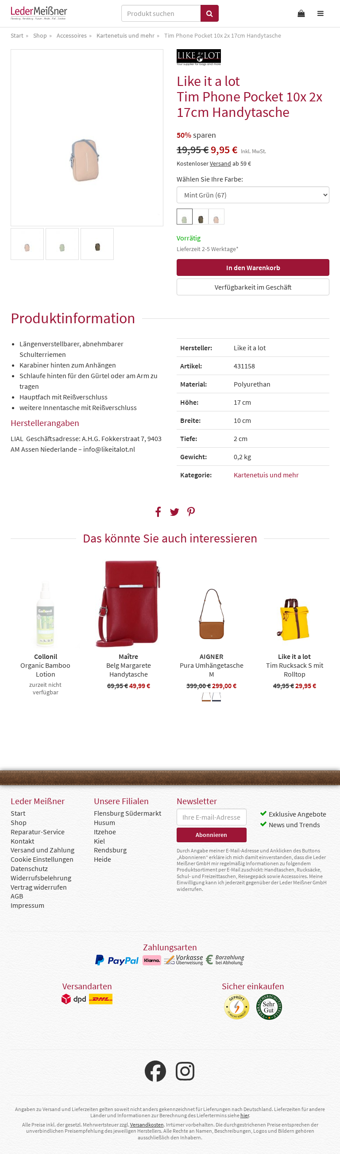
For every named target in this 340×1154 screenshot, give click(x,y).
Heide (102, 859)
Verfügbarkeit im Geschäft (253, 287)
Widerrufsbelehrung (41, 877)
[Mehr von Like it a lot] (199, 57)
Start (18, 813)
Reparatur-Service (38, 831)
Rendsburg (110, 849)
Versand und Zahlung (42, 849)
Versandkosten (147, 1124)
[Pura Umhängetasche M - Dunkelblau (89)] (216, 698)
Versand (220, 163)
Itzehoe (105, 831)
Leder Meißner (39, 13)
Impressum (27, 905)
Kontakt (22, 840)
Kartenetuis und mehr (266, 474)
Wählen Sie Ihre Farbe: (210, 178)
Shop (19, 822)
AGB (17, 895)
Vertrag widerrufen (39, 887)
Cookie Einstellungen (42, 859)
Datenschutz (29, 868)
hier (244, 1115)
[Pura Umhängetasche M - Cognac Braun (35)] (206, 698)
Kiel (99, 840)
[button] (158, 512)
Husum (104, 822)
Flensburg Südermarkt (127, 813)
